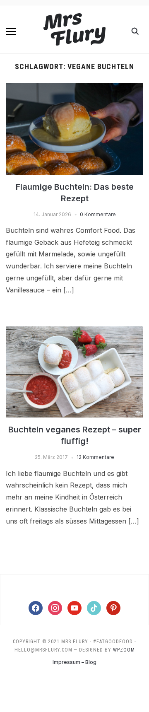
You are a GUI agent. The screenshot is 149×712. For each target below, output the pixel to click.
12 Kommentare (95, 457)
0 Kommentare (98, 214)
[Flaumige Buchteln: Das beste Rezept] (74, 88)
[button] (11, 31)
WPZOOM (124, 650)
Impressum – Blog (74, 662)
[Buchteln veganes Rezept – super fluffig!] (74, 331)
